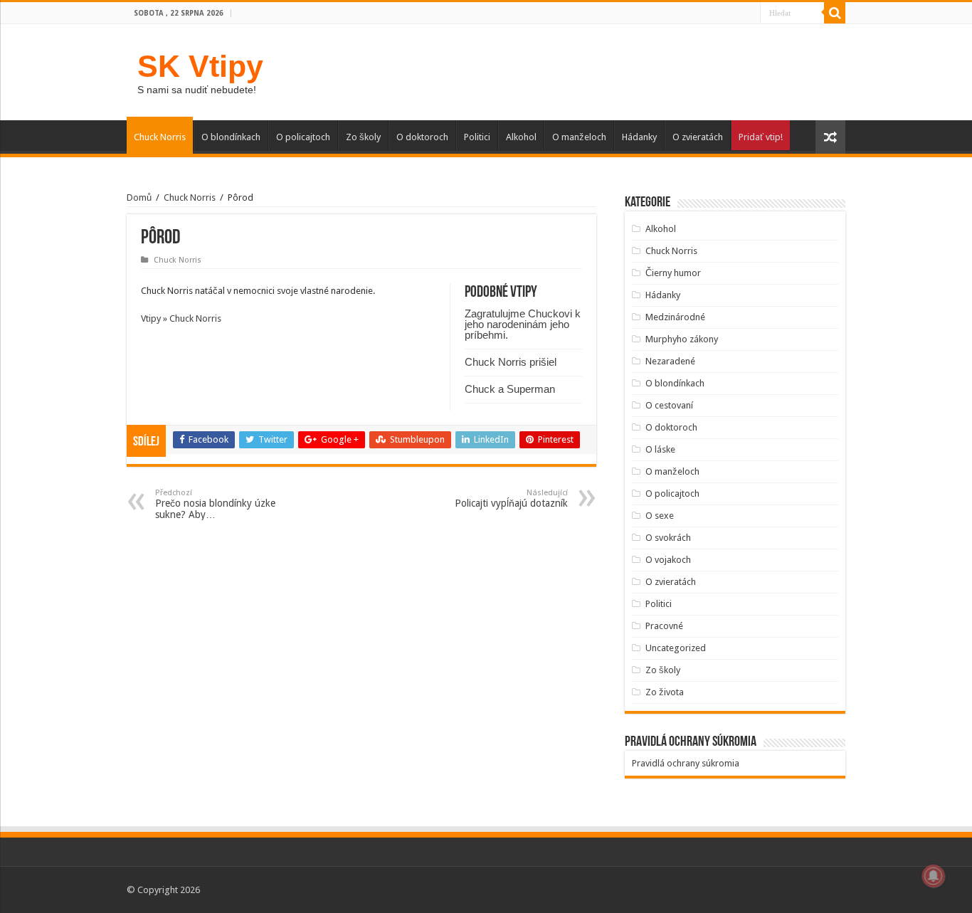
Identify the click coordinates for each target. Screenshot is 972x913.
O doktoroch (422, 137)
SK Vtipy (200, 66)
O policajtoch (303, 137)
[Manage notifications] (933, 876)
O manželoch (579, 137)
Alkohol (521, 137)
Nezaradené (670, 361)
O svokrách (668, 537)
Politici (477, 137)
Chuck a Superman (510, 389)
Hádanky (639, 137)
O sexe (659, 515)
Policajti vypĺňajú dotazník (511, 498)
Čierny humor (673, 273)
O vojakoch (668, 559)
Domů (139, 197)
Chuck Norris (160, 137)
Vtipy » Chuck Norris (181, 318)
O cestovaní (669, 405)
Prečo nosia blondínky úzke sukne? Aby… (215, 504)
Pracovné (664, 626)
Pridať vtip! (761, 137)
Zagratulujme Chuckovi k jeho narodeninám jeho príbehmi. (523, 324)
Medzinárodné (675, 317)
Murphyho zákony (681, 339)
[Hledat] (834, 12)
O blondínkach (230, 137)
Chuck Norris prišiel (510, 362)
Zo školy (363, 137)
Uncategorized (675, 648)
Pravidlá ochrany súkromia (685, 763)
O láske (660, 449)
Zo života (664, 692)
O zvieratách (697, 137)
